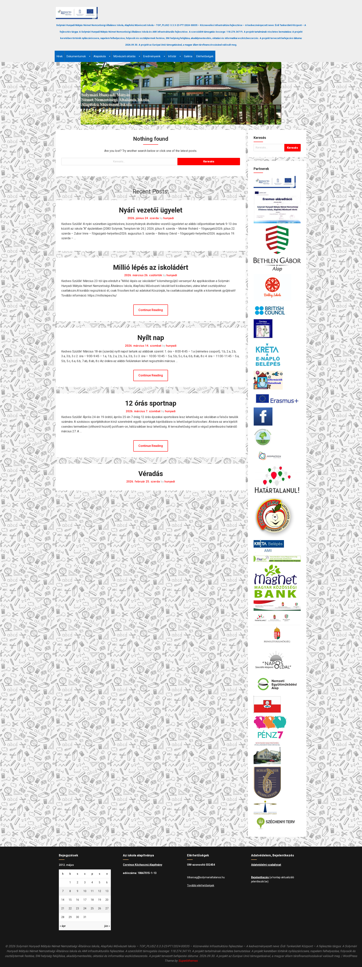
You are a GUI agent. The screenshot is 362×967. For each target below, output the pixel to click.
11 (92, 891)
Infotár (172, 56)
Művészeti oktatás (125, 56)
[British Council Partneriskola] (277, 310)
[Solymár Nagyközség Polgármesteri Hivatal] (277, 752)
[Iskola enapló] (277, 354)
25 (92, 908)
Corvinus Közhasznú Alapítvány (142, 864)
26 (99, 908)
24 (84, 908)
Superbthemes (188, 960)
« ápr (63, 925)
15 (70, 899)
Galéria (188, 56)
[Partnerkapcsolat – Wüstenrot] (277, 704)
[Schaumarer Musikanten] (277, 782)
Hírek (60, 56)
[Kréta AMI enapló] (277, 546)
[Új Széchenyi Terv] (277, 823)
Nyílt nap (150, 338)
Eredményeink (151, 56)
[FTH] (277, 437)
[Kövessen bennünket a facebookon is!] (277, 416)
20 (106, 899)
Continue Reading (150, 310)
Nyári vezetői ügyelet (150, 210)
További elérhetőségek (200, 885)
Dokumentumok (76, 56)
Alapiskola (100, 56)
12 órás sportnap (150, 403)
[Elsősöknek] (277, 380)
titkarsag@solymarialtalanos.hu (206, 877)
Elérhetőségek (204, 56)
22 (70, 908)
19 (99, 899)
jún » (107, 925)
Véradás (150, 474)
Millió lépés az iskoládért (150, 267)
